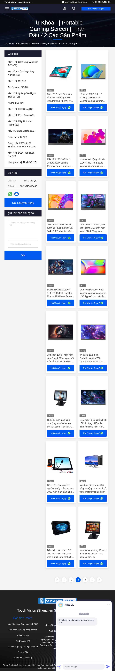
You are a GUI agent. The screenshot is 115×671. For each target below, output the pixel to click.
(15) (21, 154)
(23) (17, 81)
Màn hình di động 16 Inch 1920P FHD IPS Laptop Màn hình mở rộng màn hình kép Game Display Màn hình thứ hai (92, 166)
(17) (20, 123)
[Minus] (108, 605)
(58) (23, 64)
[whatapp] (10, 194)
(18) (17, 137)
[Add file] (59, 666)
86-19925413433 (103, 2)
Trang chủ (9, 43)
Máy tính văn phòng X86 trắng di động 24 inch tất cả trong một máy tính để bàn (93, 488)
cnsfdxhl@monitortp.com (76, 2)
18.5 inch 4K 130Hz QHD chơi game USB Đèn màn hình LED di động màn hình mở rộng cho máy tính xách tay (93, 231)
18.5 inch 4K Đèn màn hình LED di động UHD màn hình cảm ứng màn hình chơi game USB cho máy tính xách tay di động (93, 427)
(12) (20, 109)
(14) (16, 103)
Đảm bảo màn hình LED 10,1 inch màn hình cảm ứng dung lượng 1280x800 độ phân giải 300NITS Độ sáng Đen (60, 557)
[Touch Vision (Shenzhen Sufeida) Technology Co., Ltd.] (19, 8)
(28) (18, 87)
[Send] (108, 666)
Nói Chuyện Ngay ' (59, 107)
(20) (21, 145)
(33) (21, 131)
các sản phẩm (23, 43)
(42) (21, 115)
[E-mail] (16, 194)
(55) (21, 73)
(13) (22, 95)
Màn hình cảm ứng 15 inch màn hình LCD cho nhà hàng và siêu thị (93, 553)
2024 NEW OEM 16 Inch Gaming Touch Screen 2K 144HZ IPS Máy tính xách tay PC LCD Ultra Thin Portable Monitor (60, 231)
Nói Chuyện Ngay (96, 9)
